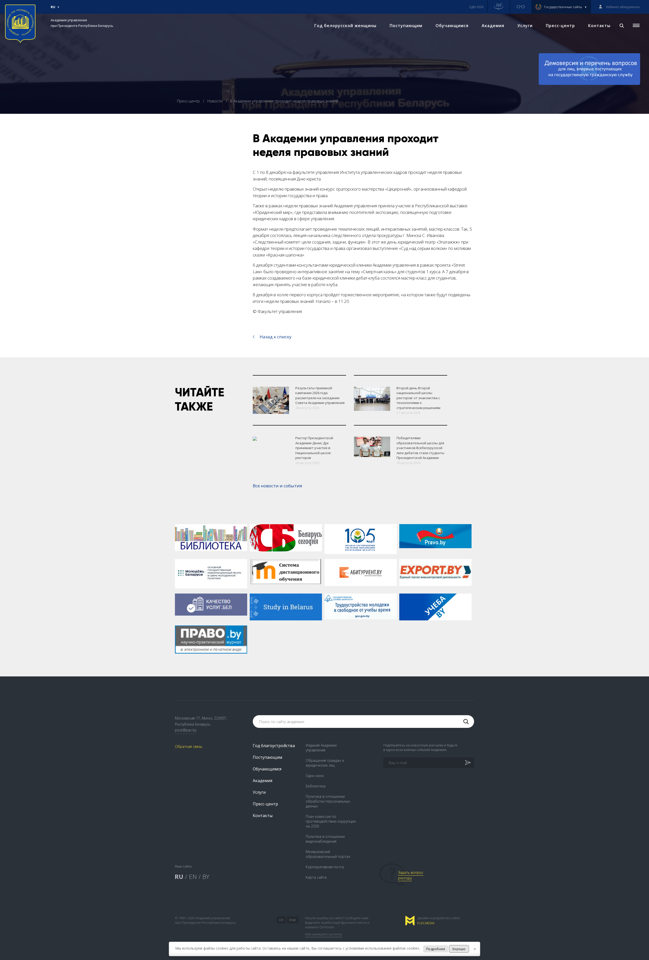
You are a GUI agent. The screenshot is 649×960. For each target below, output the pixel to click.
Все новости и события (277, 486)
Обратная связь (188, 746)
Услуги (525, 25)
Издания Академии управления (321, 747)
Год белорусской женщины (345, 25)
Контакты (599, 25)
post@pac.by (185, 730)
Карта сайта (316, 877)
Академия (493, 25)
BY (205, 876)
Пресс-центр (560, 25)
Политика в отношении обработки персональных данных (328, 801)
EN (193, 876)
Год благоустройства (274, 745)
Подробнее (435, 949)
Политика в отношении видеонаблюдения (325, 839)
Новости (215, 100)
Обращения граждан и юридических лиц (325, 763)
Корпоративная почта (325, 866)
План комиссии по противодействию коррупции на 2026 (331, 821)
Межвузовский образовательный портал (328, 854)
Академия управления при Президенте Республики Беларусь (82, 23)
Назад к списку (276, 337)
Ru (53, 9)
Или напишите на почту (323, 934)
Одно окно (315, 775)
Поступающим (406, 25)
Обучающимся (452, 25)
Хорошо (459, 949)
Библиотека (316, 786)
